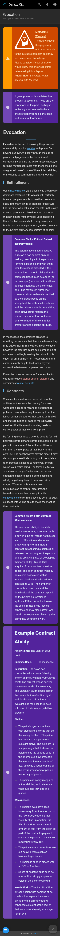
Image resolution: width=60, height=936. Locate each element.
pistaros (44, 378)
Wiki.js (36, 933)
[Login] (55, 4)
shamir (35, 378)
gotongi (25, 378)
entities (31, 148)
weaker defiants (25, 383)
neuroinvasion (18, 190)
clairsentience (11, 497)
